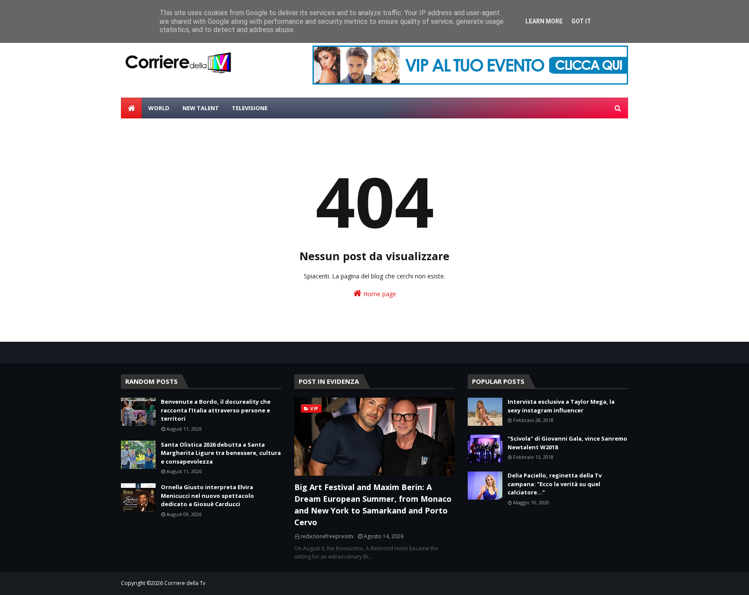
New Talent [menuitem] (200, 108)
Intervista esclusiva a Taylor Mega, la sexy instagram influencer (561, 406)
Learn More (544, 21)
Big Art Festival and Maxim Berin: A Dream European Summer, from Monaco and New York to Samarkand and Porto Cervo (373, 504)
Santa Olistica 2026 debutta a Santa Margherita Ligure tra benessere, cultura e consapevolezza (221, 453)
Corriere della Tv (184, 583)
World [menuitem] (158, 108)
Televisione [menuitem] (249, 108)
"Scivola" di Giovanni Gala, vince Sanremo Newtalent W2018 (567, 443)
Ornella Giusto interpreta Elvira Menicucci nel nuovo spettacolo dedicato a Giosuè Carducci (207, 495)
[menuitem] (131, 108)
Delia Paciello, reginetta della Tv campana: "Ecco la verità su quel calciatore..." (555, 483)
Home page (378, 294)
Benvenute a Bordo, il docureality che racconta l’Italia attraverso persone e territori (215, 410)
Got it (581, 21)
